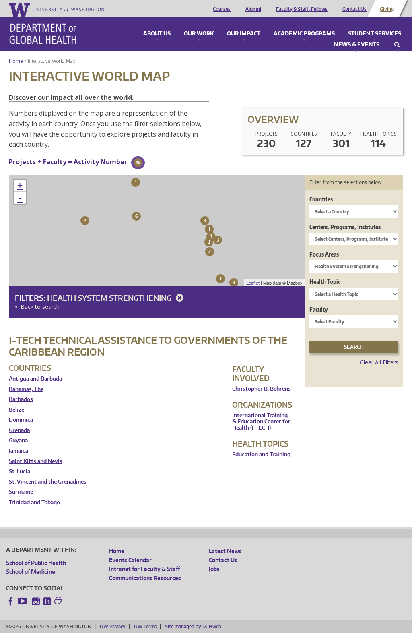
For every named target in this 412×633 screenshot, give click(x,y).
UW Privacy (113, 626)
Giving (387, 9)
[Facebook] (11, 601)
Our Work (199, 34)
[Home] (43, 34)
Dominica (21, 420)
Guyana (18, 440)
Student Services (374, 34)
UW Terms (145, 626)
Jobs (214, 568)
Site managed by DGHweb (193, 626)
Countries (321, 199)
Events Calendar (130, 559)
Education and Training (261, 454)
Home (16, 61)
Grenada (19, 430)
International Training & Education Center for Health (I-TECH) (261, 421)
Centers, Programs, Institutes (345, 226)
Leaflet (253, 282)
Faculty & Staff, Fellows (302, 9)
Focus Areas (324, 254)
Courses (222, 9)
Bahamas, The (26, 389)
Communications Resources (145, 578)
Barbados (21, 399)
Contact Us (354, 9)
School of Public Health (36, 562)
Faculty (318, 309)
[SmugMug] (59, 601)
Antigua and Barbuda (35, 379)
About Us (157, 34)
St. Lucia (19, 471)
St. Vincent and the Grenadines (48, 482)
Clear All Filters (379, 362)
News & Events (356, 45)
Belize (16, 410)
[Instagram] (36, 601)
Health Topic (324, 281)
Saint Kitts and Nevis (35, 461)
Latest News (225, 551)
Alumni (253, 9)
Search (397, 45)
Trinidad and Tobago (34, 502)
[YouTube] (23, 601)
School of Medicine (30, 571)
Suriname (21, 492)
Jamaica (18, 451)
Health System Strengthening (110, 297)
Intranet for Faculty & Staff (144, 568)
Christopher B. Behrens (261, 389)
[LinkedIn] (47, 601)
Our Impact (243, 34)
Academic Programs (304, 34)
